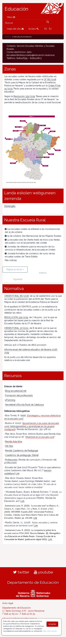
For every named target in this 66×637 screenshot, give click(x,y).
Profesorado (11, 459)
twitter (23, 572)
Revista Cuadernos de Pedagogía (21, 450)
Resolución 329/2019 (24, 96)
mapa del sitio (14, 29)
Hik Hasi (9, 446)
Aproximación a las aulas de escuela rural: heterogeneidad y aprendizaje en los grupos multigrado (31, 426)
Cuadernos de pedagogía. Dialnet (22, 455)
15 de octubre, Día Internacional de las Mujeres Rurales (34, 236)
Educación (16, 8)
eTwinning (10, 400)
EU (50, 29)
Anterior (43, 273)
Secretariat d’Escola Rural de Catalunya (24, 404)
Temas (8, 37)
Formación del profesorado (19, 395)
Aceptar (52, 624)
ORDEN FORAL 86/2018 (16, 296)
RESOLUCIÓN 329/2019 (16, 317)
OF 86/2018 (50, 79)
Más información (50, 631)
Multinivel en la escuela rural (39, 437)
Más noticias (11, 260)
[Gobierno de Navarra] (33, 593)
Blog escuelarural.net (15, 391)
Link (17, 473)
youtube (45, 572)
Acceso (32, 29)
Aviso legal (7, 603)
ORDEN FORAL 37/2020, (16, 328)
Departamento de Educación (33, 582)
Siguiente (17, 279)
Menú (10, 17)
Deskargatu (9, 206)
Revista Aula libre (13, 441)
